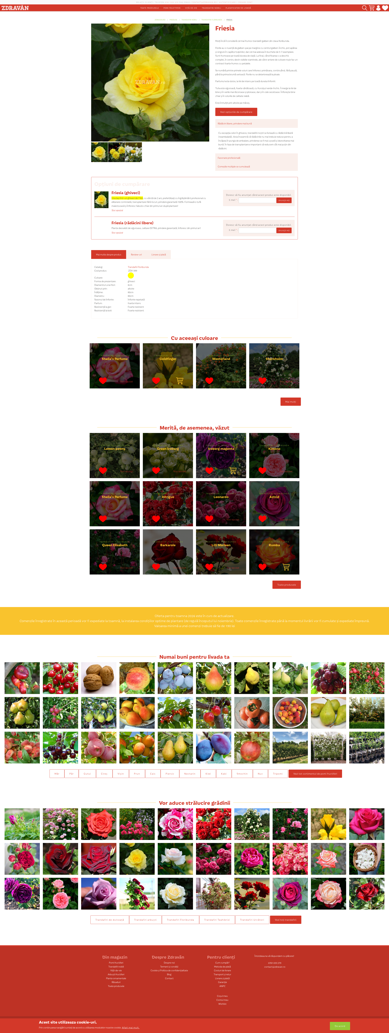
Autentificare (227, 2)
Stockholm (274, 358)
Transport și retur (222, 974)
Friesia (229, 19)
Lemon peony (114, 448)
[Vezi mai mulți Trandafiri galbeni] (131, 275)
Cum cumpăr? (222, 962)
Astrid (274, 496)
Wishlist (222, 1003)
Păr (71, 773)
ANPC (222, 986)
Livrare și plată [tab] (158, 254)
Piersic (170, 773)
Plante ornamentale (116, 978)
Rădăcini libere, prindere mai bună (235, 123)
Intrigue (168, 496)
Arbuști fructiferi (116, 974)
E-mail (233, 199)
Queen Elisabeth (114, 544)
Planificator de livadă (238, 8)
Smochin (242, 773)
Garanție (222, 982)
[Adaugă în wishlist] (103, 381)
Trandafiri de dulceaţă (109, 919)
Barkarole (168, 544)
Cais (153, 773)
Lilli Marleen (221, 544)
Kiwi (208, 773)
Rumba (274, 544)
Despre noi (169, 962)
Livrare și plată (222, 978)
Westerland (221, 358)
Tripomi (278, 773)
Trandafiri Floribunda (211, 19)
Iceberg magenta (221, 448)
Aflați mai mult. (130, 1027)
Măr (57, 773)
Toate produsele (149, 8)
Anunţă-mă (284, 200)
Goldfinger (168, 358)
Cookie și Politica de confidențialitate (169, 970)
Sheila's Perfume (115, 358)
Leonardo (221, 496)
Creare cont (245, 2)
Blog (169, 974)
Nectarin (190, 773)
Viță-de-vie (191, 8)
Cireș (104, 773)
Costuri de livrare (222, 970)
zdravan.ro (160, 19)
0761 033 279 (172, 2)
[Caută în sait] (364, 7)
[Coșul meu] (371, 7)
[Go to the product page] (179, 381)
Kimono (274, 448)
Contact (169, 978)
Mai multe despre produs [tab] (108, 254)
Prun (137, 773)
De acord (340, 1026)
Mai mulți (290, 401)
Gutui (87, 773)
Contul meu (222, 999)
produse (173, 19)
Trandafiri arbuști (145, 919)
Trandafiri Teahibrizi (217, 919)
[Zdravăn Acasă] (15, 7)
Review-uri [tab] (136, 254)
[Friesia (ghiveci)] (101, 199)
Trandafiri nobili (211, 8)
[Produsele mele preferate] (385, 7)
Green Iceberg (168, 448)
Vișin (121, 773)
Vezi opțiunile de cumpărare (236, 111)
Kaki (224, 773)
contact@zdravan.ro (204, 2)
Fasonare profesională (229, 157)
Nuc (260, 773)
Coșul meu (222, 995)
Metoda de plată (222, 966)
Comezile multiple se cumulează (234, 166)
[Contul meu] (378, 7)
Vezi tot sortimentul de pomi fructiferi (315, 773)
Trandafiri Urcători (167, 355)
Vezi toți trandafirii (285, 919)
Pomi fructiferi (172, 8)
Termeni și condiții (169, 966)
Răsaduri (116, 982)
